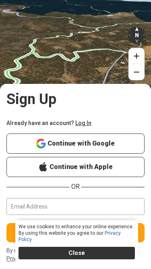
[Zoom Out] (136, 72)
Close (76, 252)
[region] (75, 54)
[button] (136, 35)
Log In (83, 123)
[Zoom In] (136, 56)
